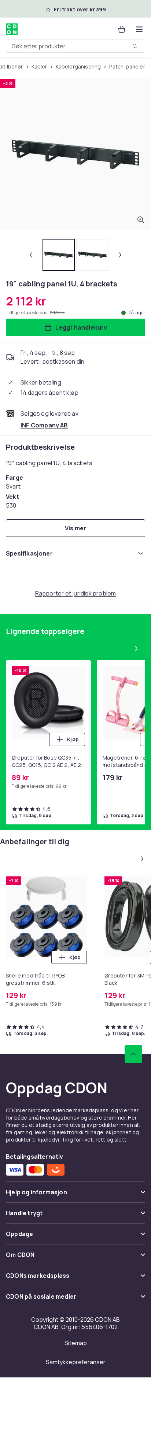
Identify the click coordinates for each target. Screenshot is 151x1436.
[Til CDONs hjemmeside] (12, 29)
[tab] (59, 255)
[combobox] (75, 46)
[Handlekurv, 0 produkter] (121, 29)
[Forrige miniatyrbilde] (31, 255)
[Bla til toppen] (133, 1054)
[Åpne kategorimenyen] (139, 29)
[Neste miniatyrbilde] (120, 255)
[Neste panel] (136, 648)
